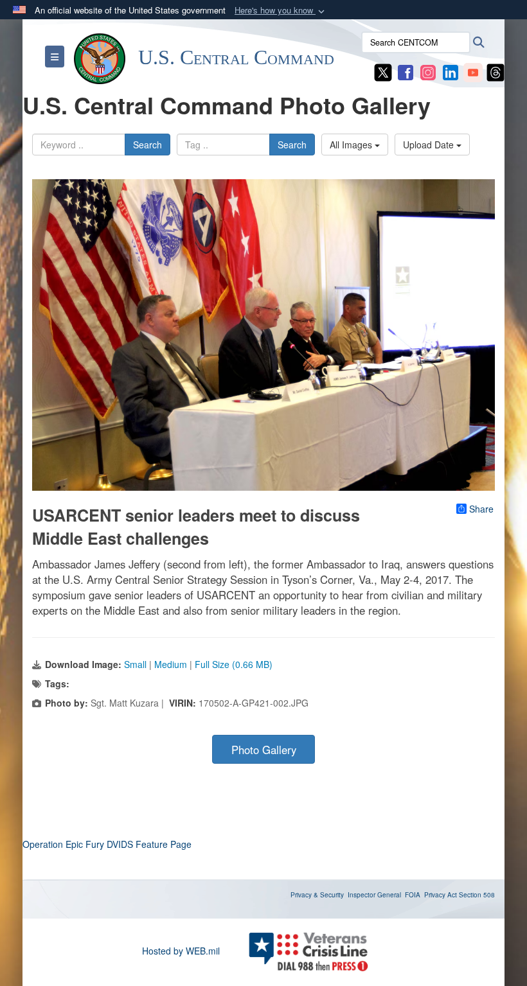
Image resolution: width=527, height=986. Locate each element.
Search (147, 144)
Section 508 (477, 894)
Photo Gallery (263, 749)
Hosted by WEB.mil (181, 950)
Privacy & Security (317, 894)
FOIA (412, 894)
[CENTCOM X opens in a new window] (383, 71)
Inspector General (374, 894)
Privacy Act (440, 894)
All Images (352, 144)
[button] (281, 10)
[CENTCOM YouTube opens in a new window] (473, 71)
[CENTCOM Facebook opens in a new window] (405, 71)
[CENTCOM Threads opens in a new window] (495, 71)
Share (481, 509)
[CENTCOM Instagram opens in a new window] (428, 71)
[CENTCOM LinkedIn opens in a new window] (450, 71)
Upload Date (429, 144)
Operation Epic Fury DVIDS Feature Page (107, 844)
